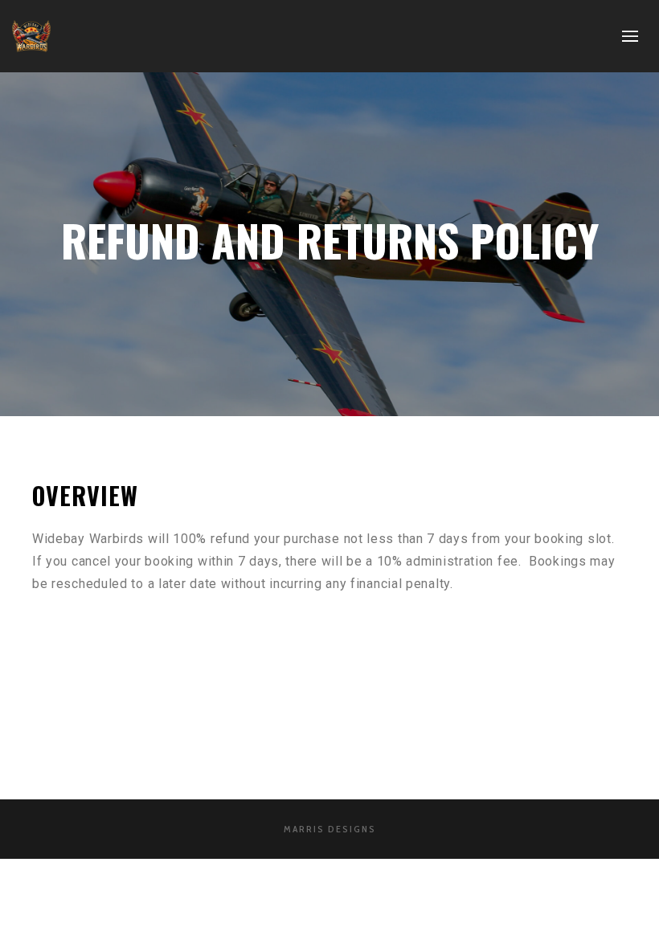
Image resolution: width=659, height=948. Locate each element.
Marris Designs (330, 829)
